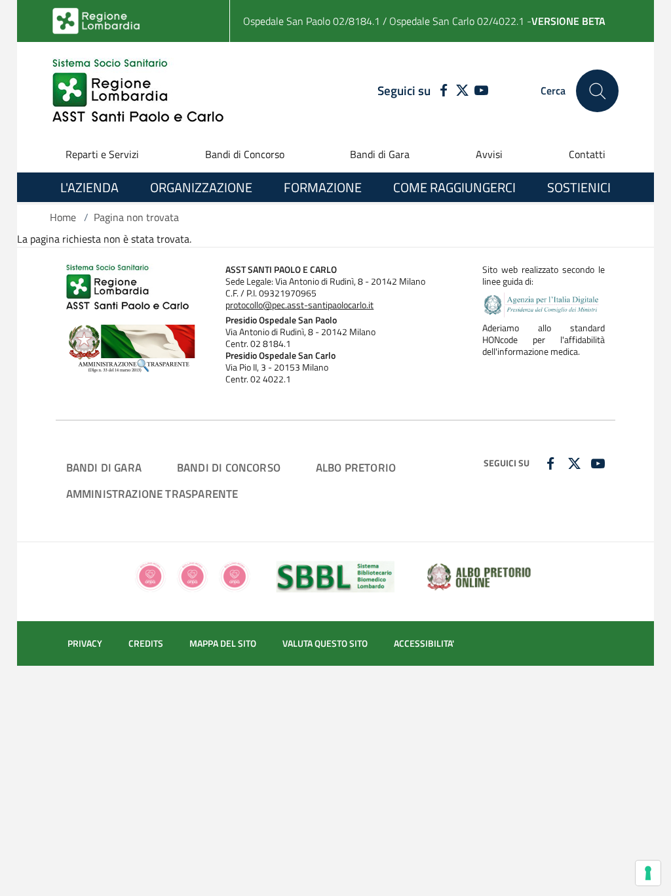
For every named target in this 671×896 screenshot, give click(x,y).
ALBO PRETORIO (356, 467)
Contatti (587, 154)
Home (63, 217)
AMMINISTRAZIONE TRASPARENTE (152, 493)
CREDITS (145, 643)
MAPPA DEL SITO (222, 643)
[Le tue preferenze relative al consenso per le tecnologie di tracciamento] (648, 873)
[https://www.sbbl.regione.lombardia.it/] (336, 575)
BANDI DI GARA (104, 467)
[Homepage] (137, 91)
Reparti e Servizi (102, 154)
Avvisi (489, 154)
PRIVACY (84, 643)
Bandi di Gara (380, 154)
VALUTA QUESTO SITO (325, 643)
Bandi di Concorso (244, 154)
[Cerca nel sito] (597, 91)
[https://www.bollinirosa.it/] (192, 575)
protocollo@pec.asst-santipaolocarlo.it (299, 305)
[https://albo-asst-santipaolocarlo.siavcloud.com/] (479, 575)
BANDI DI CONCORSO (228, 467)
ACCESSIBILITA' (424, 643)
